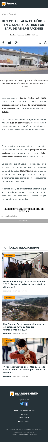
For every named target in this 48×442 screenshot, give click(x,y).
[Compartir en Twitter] (10, 44)
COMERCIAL (24, 414)
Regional (12, 14)
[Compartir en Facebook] (3, 44)
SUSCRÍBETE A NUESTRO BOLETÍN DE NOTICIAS (24, 210)
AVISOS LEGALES (24, 421)
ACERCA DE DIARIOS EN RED (24, 410)
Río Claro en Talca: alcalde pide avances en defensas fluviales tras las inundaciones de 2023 (24, 327)
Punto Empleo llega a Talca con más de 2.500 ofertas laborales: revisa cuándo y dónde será (24, 284)
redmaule (7, 291)
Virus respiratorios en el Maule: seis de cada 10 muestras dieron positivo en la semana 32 (24, 369)
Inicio (4, 14)
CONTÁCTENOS (24, 418)
